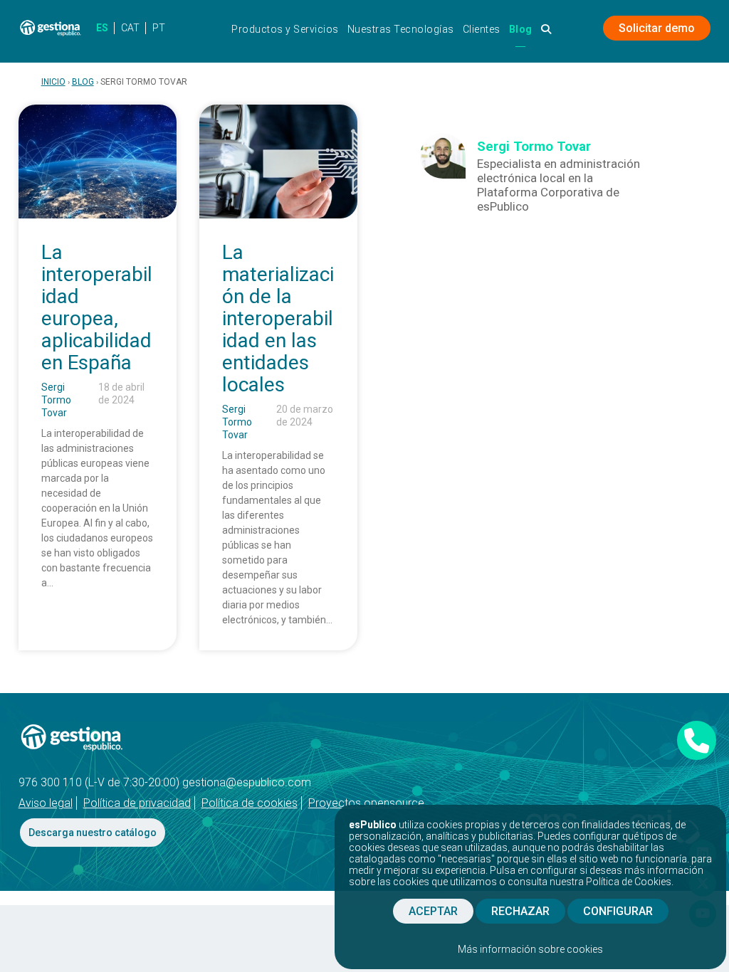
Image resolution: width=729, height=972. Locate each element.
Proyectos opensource (366, 803)
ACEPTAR (433, 911)
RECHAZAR (520, 911)
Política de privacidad (137, 803)
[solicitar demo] (696, 740)
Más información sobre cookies (530, 949)
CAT (130, 27)
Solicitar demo (657, 28)
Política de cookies (249, 803)
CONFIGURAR (618, 911)
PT (158, 27)
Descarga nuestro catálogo (92, 832)
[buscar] (546, 33)
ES (102, 27)
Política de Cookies (628, 881)
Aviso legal (46, 803)
